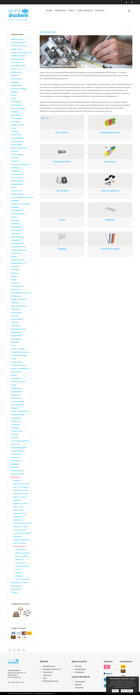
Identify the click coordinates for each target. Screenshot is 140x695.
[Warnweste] (110, 151)
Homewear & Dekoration (22, 533)
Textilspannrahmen (17, 415)
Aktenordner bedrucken (19, 46)
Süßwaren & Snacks (18, 382)
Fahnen (13, 128)
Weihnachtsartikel (17, 471)
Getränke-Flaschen (18, 181)
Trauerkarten (15, 424)
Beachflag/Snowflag (18, 66)
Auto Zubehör (20, 550)
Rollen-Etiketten (16, 336)
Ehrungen (14, 112)
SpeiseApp (79, 688)
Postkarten (15, 322)
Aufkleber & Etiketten (18, 56)
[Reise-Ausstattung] (110, 180)
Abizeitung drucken (18, 39)
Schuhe (13, 359)
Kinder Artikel (18, 507)
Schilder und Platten (18, 349)
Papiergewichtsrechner (52, 669)
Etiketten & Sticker (17, 125)
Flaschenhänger (16, 145)
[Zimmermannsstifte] (110, 238)
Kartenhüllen (15, 220)
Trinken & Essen (17, 431)
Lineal (17, 569)
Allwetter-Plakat (16, 49)
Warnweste (19, 559)
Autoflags (18, 576)
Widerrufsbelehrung (50, 681)
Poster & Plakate (17, 319)
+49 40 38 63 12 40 (17, 682)
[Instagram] (14, 650)
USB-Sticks (17, 520)
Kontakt (99, 10)
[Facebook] (9, 650)
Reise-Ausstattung (22, 566)
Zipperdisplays (16, 589)
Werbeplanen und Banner (20, 582)
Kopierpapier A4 (16, 227)
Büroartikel (17, 480)
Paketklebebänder (17, 286)
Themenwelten (16, 418)
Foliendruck (15, 158)
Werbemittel (15, 477)
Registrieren (126, 2)
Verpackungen (16, 454)
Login (132, 2)
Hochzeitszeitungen (18, 214)
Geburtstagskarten (17, 174)
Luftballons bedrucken (19, 250)
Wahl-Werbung (16, 461)
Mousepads (15, 270)
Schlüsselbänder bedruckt (20, 352)
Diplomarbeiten (16, 102)
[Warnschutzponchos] (110, 122)
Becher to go (15, 69)
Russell (13, 345)
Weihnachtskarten (17, 474)
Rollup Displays (16, 339)
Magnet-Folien (16, 253)
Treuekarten (15, 428)
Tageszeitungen (16, 392)
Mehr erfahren (127, 691)
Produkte (60, 10)
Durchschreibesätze (18, 108)
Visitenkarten (15, 457)
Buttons (13, 95)
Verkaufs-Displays (17, 451)
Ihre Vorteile (85, 10)
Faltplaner (14, 131)
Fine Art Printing (16, 141)
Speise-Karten (16, 372)
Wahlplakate (15, 464)
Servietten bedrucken (18, 365)
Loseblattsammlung (18, 247)
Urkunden (14, 438)
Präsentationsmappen (19, 329)
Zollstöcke (19, 573)
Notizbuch (14, 276)
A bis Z (71, 10)
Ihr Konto (78, 666)
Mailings (14, 256)
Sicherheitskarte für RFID (22, 523)
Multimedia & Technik (20, 490)
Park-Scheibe (20, 563)
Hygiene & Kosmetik (20, 494)
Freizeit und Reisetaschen (20, 164)
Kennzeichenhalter (22, 556)
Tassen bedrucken (17, 405)
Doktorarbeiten (16, 105)
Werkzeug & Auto (19, 546)
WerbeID (78, 685)
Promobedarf (80, 682)
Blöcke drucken (16, 79)
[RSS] (23, 650)
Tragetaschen (16, 421)
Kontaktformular (49, 666)
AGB (45, 678)
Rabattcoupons (16, 332)
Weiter (115, 691)
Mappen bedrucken (18, 260)
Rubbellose (15, 342)
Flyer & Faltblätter (17, 154)
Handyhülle (15, 207)
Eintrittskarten (16, 121)
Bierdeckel (14, 75)
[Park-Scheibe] (62, 180)
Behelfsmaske (16, 72)
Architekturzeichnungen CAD (21, 52)
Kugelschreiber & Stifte (21, 484)
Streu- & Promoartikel (21, 487)
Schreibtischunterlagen (19, 355)
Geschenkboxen (17, 177)
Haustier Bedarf (18, 510)
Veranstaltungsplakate (19, 447)
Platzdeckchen (16, 312)
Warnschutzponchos (22, 553)
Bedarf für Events (19, 543)
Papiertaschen (16, 289)
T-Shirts (14, 385)
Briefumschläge (16, 85)
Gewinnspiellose (17, 184)
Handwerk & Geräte (20, 503)
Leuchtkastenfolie (17, 243)
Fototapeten (15, 161)
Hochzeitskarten (17, 210)
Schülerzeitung (16, 362)
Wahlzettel (14, 467)
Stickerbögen (15, 378)
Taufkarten (14, 408)
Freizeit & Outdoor (19, 530)
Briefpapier (15, 82)
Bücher (13, 98)
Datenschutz (48, 672)
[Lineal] (62, 209)
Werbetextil (17, 500)
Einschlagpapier (16, 118)
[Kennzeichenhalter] (62, 151)
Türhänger (14, 434)
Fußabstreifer (15, 171)
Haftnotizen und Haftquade (20, 204)
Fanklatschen (16, 135)
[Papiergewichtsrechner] (22, 612)
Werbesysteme (16, 586)
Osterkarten (15, 283)
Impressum (47, 675)
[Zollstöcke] (110, 209)
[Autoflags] (62, 238)
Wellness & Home (19, 497)
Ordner (13, 280)
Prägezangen (15, 326)
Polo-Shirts (15, 316)
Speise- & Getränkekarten (20, 368)
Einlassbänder (16, 115)
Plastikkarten (15, 309)
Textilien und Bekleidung (19, 411)
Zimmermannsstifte (22, 579)
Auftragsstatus (80, 669)
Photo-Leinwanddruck (18, 306)
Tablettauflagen (16, 388)
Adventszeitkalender (18, 42)
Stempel (14, 375)
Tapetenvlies (15, 395)
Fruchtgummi (15, 168)
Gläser (13, 187)
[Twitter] (19, 650)
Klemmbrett (15, 224)
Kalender (14, 217)
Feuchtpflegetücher (18, 138)
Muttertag (14, 273)
